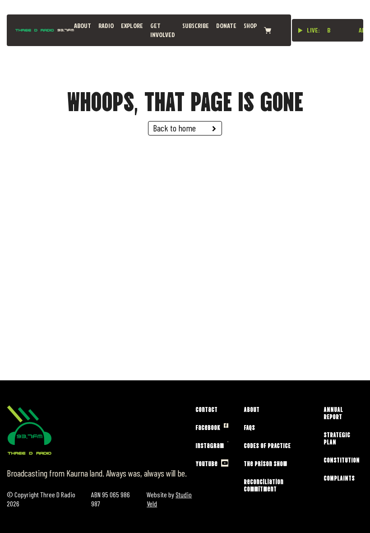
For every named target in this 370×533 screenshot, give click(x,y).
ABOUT (82, 25)
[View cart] (267, 30)
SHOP (250, 25)
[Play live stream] (300, 30)
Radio (106, 25)
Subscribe (195, 25)
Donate (226, 25)
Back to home (174, 127)
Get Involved (162, 30)
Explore (132, 25)
